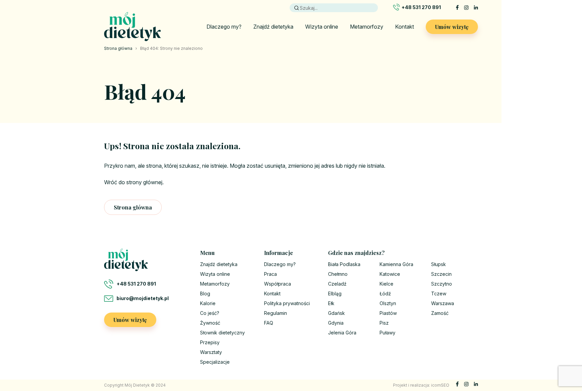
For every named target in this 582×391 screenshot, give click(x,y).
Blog (205, 293)
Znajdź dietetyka (273, 26)
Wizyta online (321, 26)
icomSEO (440, 385)
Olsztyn (388, 303)
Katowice (390, 274)
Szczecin (441, 274)
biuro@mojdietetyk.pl (143, 298)
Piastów (388, 313)
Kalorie (208, 303)
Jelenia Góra (342, 332)
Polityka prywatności (287, 303)
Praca (270, 274)
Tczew (438, 293)
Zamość (440, 313)
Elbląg (335, 293)
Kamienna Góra (396, 264)
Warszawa (442, 303)
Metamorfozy (366, 26)
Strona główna (118, 48)
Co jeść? (209, 313)
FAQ (268, 323)
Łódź (385, 293)
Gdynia (336, 323)
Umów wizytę (451, 26)
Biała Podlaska (344, 264)
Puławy (387, 332)
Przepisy (210, 342)
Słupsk (438, 264)
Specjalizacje (215, 362)
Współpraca (277, 284)
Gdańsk (336, 313)
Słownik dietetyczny (222, 332)
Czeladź (337, 284)
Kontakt (404, 26)
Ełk (331, 303)
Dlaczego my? (223, 26)
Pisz (384, 323)
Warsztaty (211, 352)
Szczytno (441, 284)
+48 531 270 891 (421, 7)
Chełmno (338, 274)
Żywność (210, 323)
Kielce (386, 284)
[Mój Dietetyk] (132, 26)
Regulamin (275, 313)
